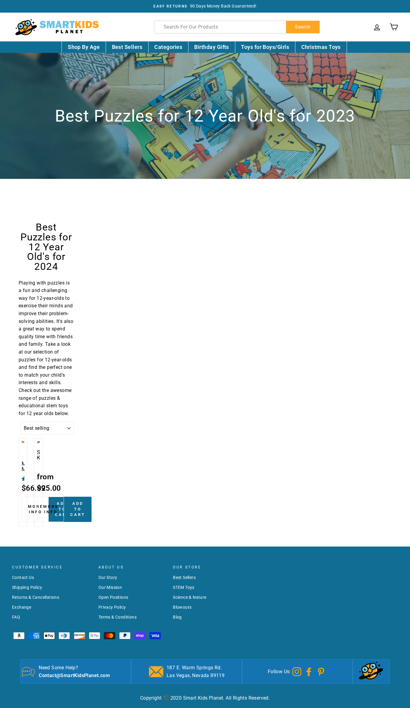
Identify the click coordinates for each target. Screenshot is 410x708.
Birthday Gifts (211, 47)
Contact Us (23, 577)
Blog (177, 617)
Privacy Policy (112, 607)
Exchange (21, 607)
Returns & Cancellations (35, 597)
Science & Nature (189, 597)
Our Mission (110, 587)
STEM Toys (183, 587)
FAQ (16, 617)
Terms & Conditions (117, 617)
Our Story (107, 577)
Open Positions (113, 597)
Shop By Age (84, 47)
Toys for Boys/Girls (265, 47)
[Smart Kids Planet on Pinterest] (320, 671)
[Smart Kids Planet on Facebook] (308, 671)
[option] (205, 6)
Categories (168, 47)
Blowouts (182, 607)
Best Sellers (127, 47)
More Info (35, 509)
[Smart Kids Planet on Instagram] (296, 671)
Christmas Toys (321, 47)
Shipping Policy (27, 587)
